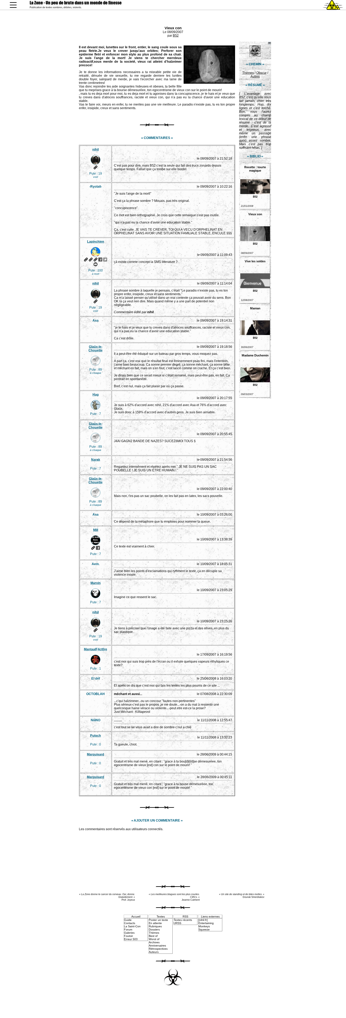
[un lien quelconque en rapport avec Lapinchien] (96, 260)
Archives (154, 942)
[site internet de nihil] (96, 167)
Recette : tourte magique (255, 168)
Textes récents (183, 919)
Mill (95, 530)
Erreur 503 (131, 939)
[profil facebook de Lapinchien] (100, 260)
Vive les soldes (255, 261)
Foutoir (128, 936)
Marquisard (95, 754)
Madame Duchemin (255, 355)
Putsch (95, 735)
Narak (95, 459)
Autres (255, 76)
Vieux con (173, 28)
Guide (128, 919)
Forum (128, 929)
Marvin (96, 583)
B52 (176, 35)
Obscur (261, 72)
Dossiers (154, 929)
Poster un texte (158, 919)
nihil (95, 149)
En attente (155, 923)
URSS (177, 923)
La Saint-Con (132, 926)
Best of (153, 936)
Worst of (154, 939)
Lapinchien (95, 241)
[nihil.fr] (203, 919)
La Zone (76, 2)
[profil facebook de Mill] (98, 548)
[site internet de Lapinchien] (86, 260)
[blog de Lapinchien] (91, 260)
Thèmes (248, 72)
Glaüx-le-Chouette (96, 348)
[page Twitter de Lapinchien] (105, 260)
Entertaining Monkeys (206, 924)
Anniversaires (157, 945)
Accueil (135, 916)
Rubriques (155, 926)
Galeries (129, 932)
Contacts (129, 923)
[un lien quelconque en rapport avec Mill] (93, 548)
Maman (255, 308)
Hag (96, 394)
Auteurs (154, 952)
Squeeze (204, 929)
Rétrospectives (158, 948)
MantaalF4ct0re (95, 649)
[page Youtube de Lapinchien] (96, 264)
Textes (161, 916)
